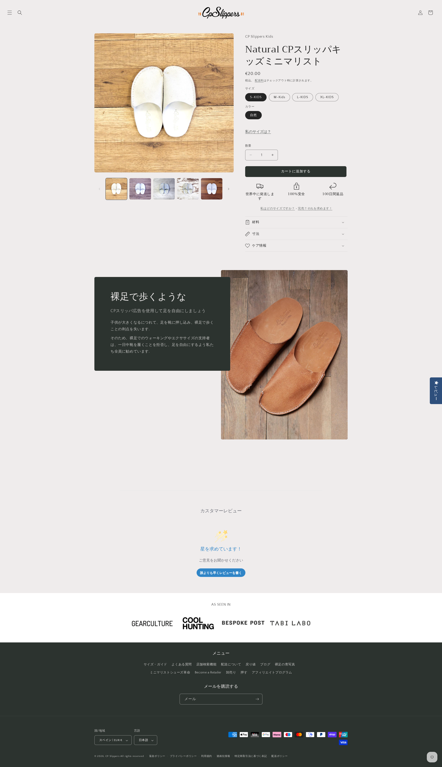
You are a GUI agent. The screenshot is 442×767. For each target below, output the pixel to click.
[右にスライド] (229, 189)
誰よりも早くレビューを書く (221, 572)
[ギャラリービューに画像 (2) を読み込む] (140, 189)
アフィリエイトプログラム (272, 673)
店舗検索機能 (206, 664)
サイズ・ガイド (155, 664)
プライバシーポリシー (183, 756)
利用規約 (206, 756)
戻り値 (251, 664)
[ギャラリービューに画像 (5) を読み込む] (211, 189)
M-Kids (279, 97)
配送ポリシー (279, 756)
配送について (231, 664)
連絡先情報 (223, 756)
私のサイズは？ (258, 132)
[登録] (257, 699)
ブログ (265, 664)
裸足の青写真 (285, 664)
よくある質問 (182, 664)
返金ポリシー (157, 756)
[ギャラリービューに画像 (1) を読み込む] (116, 189)
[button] (10, 13)
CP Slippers (112, 756)
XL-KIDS (327, 97)
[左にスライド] (99, 189)
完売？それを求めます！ (315, 208)
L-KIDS (302, 97)
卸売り (231, 673)
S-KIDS (256, 97)
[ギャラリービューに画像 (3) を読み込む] (164, 189)
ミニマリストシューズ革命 (170, 673)
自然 (253, 115)
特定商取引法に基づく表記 (251, 756)
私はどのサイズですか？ (277, 208)
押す (244, 673)
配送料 (259, 80)
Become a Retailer (208, 673)
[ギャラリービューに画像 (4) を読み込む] (187, 189)
